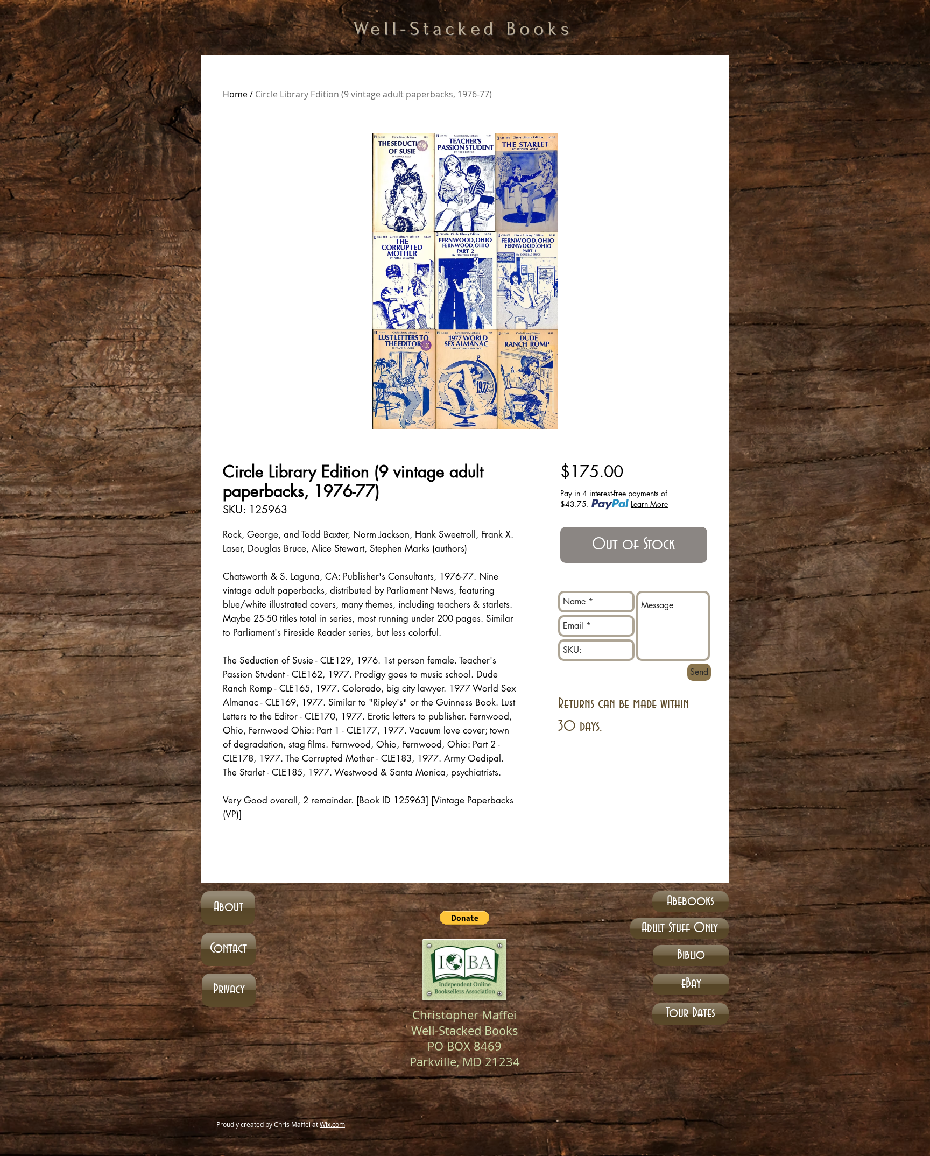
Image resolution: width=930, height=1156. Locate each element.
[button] (464, 918)
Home (235, 94)
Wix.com (332, 1124)
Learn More (649, 504)
